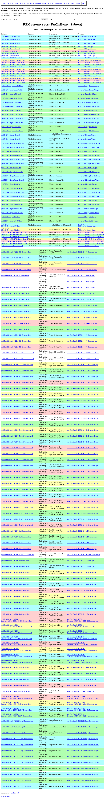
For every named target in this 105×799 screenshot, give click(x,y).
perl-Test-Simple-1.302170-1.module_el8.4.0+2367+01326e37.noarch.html (16, 655)
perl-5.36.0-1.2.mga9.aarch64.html (12, 176)
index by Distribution (27, 3)
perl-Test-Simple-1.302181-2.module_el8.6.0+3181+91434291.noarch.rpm (82, 620)
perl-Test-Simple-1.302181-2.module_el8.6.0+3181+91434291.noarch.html (16, 620)
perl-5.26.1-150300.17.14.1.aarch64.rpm (87, 225)
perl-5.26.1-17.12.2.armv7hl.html (12, 246)
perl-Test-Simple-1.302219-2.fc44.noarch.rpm (82, 305)
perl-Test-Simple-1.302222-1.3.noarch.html (15, 276)
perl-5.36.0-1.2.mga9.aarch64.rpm (89, 176)
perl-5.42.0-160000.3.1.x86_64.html (13, 74)
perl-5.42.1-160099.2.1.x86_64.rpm (89, 65)
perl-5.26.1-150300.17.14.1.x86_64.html (14, 234)
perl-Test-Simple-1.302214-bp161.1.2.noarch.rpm (83, 353)
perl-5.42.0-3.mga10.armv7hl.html (12, 106)
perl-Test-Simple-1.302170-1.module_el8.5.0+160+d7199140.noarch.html (16, 650)
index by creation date (55, 3)
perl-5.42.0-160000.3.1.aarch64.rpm (89, 67)
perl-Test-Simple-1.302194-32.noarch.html (15, 561)
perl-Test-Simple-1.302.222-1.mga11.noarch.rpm (82, 721)
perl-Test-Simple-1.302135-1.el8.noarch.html (15, 667)
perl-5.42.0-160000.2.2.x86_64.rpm (89, 83)
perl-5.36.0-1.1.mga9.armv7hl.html (12, 196)
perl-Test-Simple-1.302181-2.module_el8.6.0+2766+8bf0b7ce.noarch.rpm (82, 626)
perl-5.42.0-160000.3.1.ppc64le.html (13, 69)
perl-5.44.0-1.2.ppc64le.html (10, 49)
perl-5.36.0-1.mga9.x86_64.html (11, 221)
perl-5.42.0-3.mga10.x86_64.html (12, 114)
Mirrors (78, 3)
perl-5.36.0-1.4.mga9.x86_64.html (12, 155)
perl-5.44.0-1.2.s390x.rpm (86, 51)
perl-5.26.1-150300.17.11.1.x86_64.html (14, 243)
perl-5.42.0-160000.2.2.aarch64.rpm (89, 76)
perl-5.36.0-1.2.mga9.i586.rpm (87, 184)
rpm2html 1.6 (14, 793)
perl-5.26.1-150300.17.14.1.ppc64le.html (10, 229)
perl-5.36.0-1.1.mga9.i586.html (11, 200)
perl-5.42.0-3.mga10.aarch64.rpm (88, 102)
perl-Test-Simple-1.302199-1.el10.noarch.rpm (81, 531)
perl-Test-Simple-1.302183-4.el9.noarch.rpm (81, 572)
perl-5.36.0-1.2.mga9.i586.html (11, 184)
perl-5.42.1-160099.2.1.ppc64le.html (13, 60)
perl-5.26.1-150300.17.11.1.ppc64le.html (14, 239)
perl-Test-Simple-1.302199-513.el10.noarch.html (17, 365)
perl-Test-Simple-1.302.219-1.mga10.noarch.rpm (83, 745)
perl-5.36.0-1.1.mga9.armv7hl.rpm (89, 196)
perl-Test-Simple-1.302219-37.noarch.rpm (80, 293)
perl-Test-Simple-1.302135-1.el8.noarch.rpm (81, 667)
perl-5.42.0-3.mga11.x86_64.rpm (88, 98)
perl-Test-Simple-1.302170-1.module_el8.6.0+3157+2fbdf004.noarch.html (16, 644)
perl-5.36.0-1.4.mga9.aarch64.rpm (89, 143)
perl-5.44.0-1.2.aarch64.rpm (87, 36)
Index (4, 3)
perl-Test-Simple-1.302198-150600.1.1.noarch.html (17, 555)
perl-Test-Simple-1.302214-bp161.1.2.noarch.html (17, 353)
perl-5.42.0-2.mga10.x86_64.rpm (88, 131)
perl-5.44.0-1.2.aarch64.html (10, 36)
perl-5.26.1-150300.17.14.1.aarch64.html (10, 225)
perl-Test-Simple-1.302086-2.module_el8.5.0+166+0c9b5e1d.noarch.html (16, 703)
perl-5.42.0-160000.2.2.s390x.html (12, 80)
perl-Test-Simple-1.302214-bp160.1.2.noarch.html (17, 359)
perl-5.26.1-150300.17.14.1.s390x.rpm (90, 232)
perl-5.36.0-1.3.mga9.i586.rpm (87, 168)
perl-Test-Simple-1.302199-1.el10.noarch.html (16, 531)
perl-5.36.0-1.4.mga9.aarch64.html (12, 143)
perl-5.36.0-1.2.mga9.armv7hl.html (12, 180)
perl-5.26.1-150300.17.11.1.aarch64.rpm (91, 237)
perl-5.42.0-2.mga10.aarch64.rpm (88, 118)
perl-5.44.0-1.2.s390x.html (9, 51)
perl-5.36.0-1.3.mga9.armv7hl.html (12, 163)
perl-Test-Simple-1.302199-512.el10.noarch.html (17, 454)
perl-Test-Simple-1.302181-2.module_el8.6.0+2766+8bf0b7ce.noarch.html (16, 626)
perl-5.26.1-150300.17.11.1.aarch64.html (14, 237)
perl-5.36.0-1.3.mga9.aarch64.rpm (89, 159)
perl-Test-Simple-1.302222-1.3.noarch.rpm (81, 276)
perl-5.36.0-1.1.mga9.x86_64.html (12, 204)
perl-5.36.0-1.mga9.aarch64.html (11, 209)
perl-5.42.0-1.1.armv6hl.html (10, 135)
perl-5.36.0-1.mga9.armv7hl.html (12, 213)
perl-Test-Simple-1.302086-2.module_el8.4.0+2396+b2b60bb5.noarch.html (16, 709)
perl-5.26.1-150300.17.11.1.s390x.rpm (90, 241)
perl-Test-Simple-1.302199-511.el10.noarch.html (17, 507)
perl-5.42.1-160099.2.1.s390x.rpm (89, 62)
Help (83, 3)
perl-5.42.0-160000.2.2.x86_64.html (13, 83)
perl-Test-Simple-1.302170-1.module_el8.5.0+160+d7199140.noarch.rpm (82, 650)
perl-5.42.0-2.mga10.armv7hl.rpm (88, 123)
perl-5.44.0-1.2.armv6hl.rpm (87, 39)
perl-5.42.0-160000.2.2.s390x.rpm (89, 80)
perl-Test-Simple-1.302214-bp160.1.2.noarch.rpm (83, 359)
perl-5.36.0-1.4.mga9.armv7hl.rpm (89, 147)
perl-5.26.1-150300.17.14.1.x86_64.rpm (91, 234)
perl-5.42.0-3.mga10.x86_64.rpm (88, 114)
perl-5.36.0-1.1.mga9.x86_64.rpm (88, 204)
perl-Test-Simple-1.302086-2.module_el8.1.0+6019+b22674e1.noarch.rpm (82, 715)
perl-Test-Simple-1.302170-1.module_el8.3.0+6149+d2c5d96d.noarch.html (16, 661)
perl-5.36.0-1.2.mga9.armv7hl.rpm (89, 180)
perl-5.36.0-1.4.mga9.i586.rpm (87, 151)
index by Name (69, 3)
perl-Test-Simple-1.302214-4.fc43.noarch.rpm (82, 329)
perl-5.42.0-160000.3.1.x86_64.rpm (89, 74)
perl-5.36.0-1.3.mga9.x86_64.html (12, 172)
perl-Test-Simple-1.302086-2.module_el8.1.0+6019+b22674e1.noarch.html (16, 715)
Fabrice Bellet (5, 796)
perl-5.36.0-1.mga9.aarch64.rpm (88, 209)
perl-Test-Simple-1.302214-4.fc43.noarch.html (16, 329)
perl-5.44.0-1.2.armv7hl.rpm (87, 43)
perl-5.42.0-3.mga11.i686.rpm (87, 94)
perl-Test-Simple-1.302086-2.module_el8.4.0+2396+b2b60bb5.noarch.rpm (82, 709)
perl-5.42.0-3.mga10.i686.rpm (87, 110)
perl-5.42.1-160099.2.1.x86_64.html (13, 65)
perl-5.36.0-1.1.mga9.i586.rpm (87, 200)
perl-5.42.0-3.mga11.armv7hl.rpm (88, 90)
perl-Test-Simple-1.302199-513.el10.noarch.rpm (82, 365)
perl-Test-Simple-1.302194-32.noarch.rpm (80, 561)
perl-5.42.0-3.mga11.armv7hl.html (12, 90)
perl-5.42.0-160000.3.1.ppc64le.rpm (89, 69)
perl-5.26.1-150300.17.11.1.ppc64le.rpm (91, 239)
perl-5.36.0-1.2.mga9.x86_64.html (12, 188)
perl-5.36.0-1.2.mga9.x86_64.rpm (88, 188)
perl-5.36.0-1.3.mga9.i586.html (11, 168)
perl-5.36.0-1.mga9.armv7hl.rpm (88, 213)
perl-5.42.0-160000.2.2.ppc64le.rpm (89, 78)
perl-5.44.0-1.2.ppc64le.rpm (87, 49)
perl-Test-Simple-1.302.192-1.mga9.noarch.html (16, 768)
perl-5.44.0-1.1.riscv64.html (10, 56)
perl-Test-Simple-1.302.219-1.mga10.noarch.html (17, 745)
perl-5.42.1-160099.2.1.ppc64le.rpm (89, 60)
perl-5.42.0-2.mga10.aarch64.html (12, 118)
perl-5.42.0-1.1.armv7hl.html (10, 139)
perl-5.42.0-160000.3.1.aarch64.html (13, 67)
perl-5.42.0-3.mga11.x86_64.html (12, 98)
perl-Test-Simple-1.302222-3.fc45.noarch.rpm (82, 252)
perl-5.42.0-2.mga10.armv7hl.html (12, 123)
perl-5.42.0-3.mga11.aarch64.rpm (88, 86)
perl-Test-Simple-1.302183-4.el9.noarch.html (15, 572)
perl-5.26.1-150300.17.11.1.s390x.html (13, 241)
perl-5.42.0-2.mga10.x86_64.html (12, 131)
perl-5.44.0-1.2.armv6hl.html (10, 39)
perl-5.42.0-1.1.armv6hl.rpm (87, 135)
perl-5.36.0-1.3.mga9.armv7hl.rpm (89, 163)
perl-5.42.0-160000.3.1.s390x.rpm (89, 71)
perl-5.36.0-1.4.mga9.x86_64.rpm (88, 155)
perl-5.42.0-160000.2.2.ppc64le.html (13, 78)
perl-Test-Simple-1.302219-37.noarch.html (15, 293)
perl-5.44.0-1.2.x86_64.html (10, 53)
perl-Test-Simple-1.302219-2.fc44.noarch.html (16, 305)
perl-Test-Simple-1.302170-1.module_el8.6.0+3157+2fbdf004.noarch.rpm (82, 644)
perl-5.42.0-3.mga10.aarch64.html (12, 102)
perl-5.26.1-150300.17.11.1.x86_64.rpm (91, 243)
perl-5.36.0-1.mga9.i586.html (10, 217)
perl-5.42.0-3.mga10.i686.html (11, 110)
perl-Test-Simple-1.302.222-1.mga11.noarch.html (17, 721)
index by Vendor (40, 3)
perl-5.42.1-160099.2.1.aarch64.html (13, 58)
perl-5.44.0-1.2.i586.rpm (85, 46)
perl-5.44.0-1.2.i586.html (9, 46)
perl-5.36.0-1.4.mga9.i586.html (11, 151)
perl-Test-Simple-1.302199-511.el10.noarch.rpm (82, 507)
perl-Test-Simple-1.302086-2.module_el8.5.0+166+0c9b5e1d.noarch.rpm (82, 703)
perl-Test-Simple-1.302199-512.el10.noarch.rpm (82, 454)
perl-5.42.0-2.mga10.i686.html (11, 127)
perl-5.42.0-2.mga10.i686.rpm (87, 127)
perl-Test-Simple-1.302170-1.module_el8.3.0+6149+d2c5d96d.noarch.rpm (82, 661)
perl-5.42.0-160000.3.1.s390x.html (12, 71)
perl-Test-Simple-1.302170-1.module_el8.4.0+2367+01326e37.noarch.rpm (82, 655)
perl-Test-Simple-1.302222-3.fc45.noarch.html (16, 252)
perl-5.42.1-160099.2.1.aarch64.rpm (89, 58)
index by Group (13, 3)
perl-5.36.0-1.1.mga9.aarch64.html (12, 192)
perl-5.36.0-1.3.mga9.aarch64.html (12, 159)
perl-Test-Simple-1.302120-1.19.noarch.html (15, 691)
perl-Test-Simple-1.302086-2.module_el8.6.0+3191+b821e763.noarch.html (16, 697)
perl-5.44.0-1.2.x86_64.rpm (86, 53)
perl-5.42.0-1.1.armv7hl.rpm (87, 139)
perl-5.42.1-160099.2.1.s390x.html (12, 62)
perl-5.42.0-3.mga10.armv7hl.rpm (88, 106)
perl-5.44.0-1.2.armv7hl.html (10, 43)
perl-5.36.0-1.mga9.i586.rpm (87, 217)
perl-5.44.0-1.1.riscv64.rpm (86, 56)
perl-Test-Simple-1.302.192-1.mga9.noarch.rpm (82, 768)
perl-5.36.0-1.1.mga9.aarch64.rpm (89, 192)
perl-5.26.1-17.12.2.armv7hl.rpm (88, 246)
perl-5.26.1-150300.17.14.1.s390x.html (14, 232)
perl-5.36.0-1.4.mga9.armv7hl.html (12, 147)
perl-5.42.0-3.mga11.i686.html (11, 94)
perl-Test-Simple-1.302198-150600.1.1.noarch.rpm (83, 555)
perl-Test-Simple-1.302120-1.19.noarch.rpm (81, 691)
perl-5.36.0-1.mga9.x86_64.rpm (88, 221)
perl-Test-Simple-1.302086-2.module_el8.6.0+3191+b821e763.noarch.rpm (82, 697)
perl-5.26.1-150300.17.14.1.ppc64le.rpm (87, 229)
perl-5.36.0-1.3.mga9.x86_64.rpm (88, 172)
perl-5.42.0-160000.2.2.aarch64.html (13, 76)
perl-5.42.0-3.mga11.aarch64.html (12, 86)
